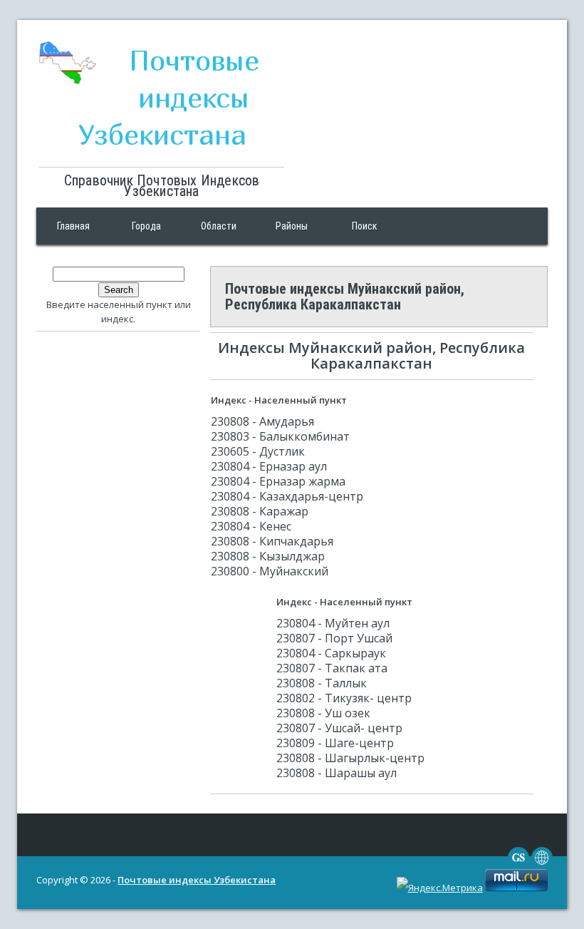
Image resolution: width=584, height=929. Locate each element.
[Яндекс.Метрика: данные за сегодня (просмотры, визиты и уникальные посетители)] (440, 887)
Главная (73, 226)
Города (146, 226)
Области (218, 226)
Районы (292, 226)
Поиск (364, 226)
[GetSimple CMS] (518, 864)
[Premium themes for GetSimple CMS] (542, 864)
